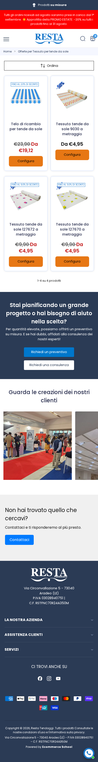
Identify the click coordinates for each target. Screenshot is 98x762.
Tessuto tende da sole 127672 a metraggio (25, 229)
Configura (26, 161)
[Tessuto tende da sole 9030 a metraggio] (72, 97)
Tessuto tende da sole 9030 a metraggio (72, 129)
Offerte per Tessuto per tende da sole (43, 51)
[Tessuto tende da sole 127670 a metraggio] (72, 198)
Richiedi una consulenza (49, 365)
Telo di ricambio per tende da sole (26, 126)
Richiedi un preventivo (49, 352)
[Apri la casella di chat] (88, 753)
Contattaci (19, 539)
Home (7, 51)
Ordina (52, 65)
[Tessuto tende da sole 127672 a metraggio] (26, 198)
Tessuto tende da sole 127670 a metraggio (72, 229)
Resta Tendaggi (42, 728)
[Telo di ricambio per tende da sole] (26, 97)
